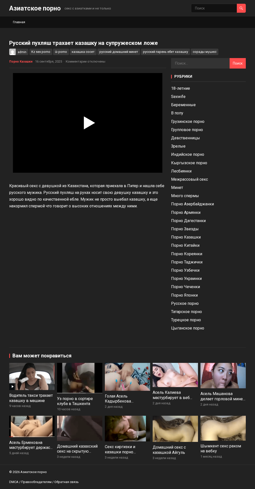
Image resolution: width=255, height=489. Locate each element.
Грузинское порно (187, 121)
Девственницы (185, 138)
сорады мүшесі (204, 52)
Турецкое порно (186, 320)
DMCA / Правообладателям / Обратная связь (44, 482)
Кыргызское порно (189, 163)
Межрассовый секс (189, 179)
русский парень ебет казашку (165, 52)
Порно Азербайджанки (192, 204)
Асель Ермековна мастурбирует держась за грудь (30, 447)
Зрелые (178, 146)
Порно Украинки (186, 278)
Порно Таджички (186, 262)
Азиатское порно (35, 8)
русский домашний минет (118, 52)
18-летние (180, 88)
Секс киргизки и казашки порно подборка (120, 452)
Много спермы (185, 195)
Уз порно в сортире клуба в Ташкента (75, 401)
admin (22, 52)
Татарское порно (186, 311)
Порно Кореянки (186, 253)
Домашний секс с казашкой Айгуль (169, 450)
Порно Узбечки (185, 270)
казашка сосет (83, 52)
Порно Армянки (185, 212)
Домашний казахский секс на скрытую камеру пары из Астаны (79, 451)
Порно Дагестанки (188, 220)
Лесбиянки (181, 171)
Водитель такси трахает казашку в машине (31, 398)
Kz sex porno (40, 52)
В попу (177, 113)
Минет (177, 187)
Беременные (183, 104)
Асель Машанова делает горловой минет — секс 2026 (222, 399)
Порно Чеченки (185, 286)
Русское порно (185, 303)
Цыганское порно (187, 328)
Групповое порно (187, 129)
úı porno (61, 52)
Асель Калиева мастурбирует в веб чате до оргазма (171, 397)
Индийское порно (187, 154)
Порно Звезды (185, 229)
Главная (19, 22)
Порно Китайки (185, 245)
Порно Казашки (20, 61)
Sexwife (178, 96)
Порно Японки (184, 295)
